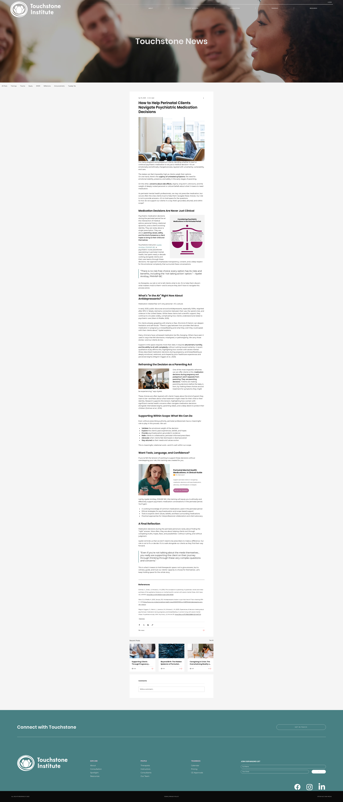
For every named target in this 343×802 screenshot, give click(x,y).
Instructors (145, 769)
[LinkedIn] (322, 787)
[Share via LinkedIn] (148, 625)
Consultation (96, 769)
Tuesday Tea (72, 86)
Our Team (145, 776)
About (93, 765)
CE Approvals (197, 773)
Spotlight (94, 773)
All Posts (4, 86)
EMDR (38, 86)
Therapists (145, 765)
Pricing (194, 769)
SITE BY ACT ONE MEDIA (324, 796)
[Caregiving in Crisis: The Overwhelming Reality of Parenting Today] (200, 651)
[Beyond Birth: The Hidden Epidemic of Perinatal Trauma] (171, 651)
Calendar (195, 765)
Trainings (14, 86)
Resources (94, 776)
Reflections (47, 86)
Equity (31, 86)
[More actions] (203, 98)
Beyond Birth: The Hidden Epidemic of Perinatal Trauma (171, 663)
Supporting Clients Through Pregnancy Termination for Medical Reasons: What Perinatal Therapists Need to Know (142, 663)
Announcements (59, 86)
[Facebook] (297, 787)
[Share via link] (152, 625)
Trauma (22, 86)
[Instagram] (309, 787)
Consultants (146, 773)
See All (211, 640)
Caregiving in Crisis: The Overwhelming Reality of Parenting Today (200, 663)
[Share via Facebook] (139, 625)
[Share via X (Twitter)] (144, 625)
